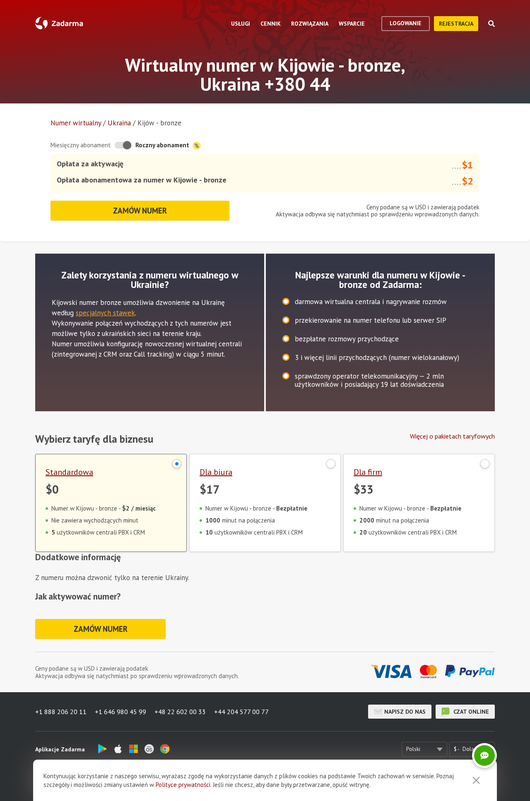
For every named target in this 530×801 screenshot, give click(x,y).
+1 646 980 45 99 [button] (120, 711)
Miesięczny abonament (81, 145)
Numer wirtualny (76, 122)
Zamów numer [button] (140, 211)
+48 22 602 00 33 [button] (180, 711)
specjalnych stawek (105, 312)
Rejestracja (456, 23)
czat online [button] (470, 711)
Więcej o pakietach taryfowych (452, 436)
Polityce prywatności (183, 785)
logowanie (406, 23)
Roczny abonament (163, 145)
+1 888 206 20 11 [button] (61, 711)
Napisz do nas (405, 711)
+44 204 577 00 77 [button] (241, 711)
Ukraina (119, 122)
